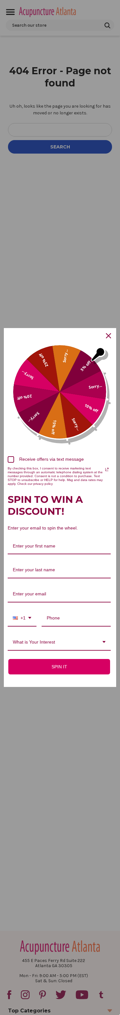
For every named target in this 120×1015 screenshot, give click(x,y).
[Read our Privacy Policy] (107, 469)
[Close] (108, 335)
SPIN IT (59, 666)
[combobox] (22, 618)
